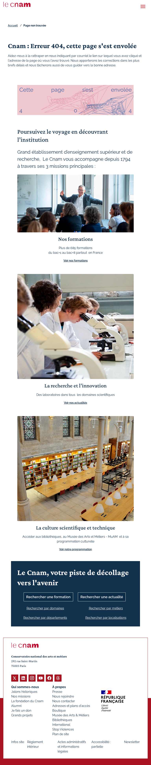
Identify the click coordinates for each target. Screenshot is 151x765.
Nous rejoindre (63, 696)
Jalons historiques (24, 692)
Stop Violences (63, 729)
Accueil (13, 25)
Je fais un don (21, 710)
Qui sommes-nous (25, 687)
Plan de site (60, 734)
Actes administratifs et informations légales (72, 746)
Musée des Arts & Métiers (70, 715)
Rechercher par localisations (105, 618)
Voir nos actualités (75, 402)
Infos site (17, 742)
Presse (57, 692)
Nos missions (20, 696)
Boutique (59, 710)
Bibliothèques (62, 720)
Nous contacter (63, 701)
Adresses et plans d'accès (71, 706)
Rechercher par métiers (106, 608)
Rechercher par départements (45, 618)
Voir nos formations (76, 260)
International (61, 725)
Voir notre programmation (75, 549)
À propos (59, 687)
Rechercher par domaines (45, 608)
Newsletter (132, 742)
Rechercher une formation (48, 597)
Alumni (16, 706)
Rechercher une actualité (101, 597)
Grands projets (22, 715)
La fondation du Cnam (27, 701)
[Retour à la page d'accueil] (17, 4)
